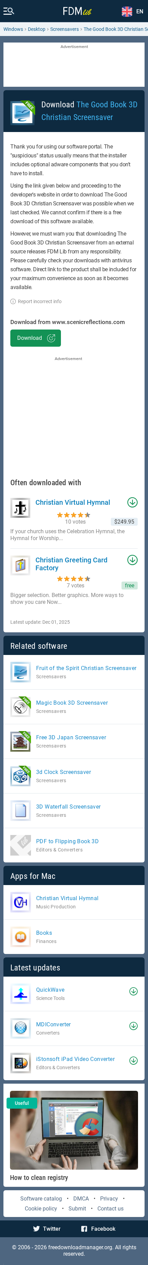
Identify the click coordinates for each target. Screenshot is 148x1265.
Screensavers (64, 29)
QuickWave (50, 990)
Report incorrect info (40, 301)
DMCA (81, 1198)
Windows (13, 29)
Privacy (109, 1198)
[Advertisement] (74, 65)
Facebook (103, 1229)
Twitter (52, 1229)
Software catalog (41, 1198)
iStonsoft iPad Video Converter (75, 1059)
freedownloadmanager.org (80, 1247)
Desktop (36, 29)
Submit (77, 1208)
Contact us (110, 1208)
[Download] (133, 991)
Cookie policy (41, 1208)
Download (29, 338)
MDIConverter (53, 1024)
